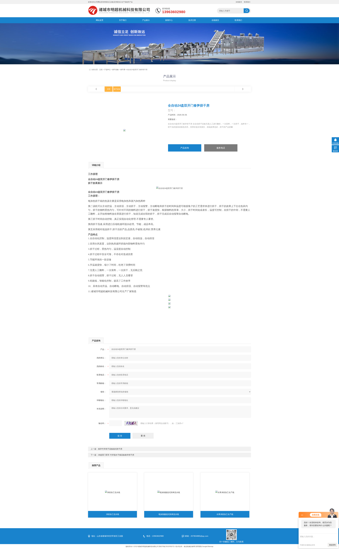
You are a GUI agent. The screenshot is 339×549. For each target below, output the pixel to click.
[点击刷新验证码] (131, 423)
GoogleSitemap (207, 546)
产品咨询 (184, 148)
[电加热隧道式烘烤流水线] (168, 492)
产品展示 (146, 20)
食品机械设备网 (189, 546)
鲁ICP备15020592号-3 (167, 546)
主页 (100, 70)
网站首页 (99, 20)
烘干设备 (115, 70)
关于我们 (122, 20)
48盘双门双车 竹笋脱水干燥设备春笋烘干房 (116, 455)
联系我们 (247, 2)
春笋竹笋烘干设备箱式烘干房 (110, 449)
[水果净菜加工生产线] (224, 492)
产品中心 (107, 70)
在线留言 (239, 2)
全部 (108, 89)
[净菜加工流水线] (112, 492)
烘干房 (122, 70)
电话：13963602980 (155, 536)
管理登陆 (198, 546)
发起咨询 (332, 545)
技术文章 (192, 20)
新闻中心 (169, 20)
